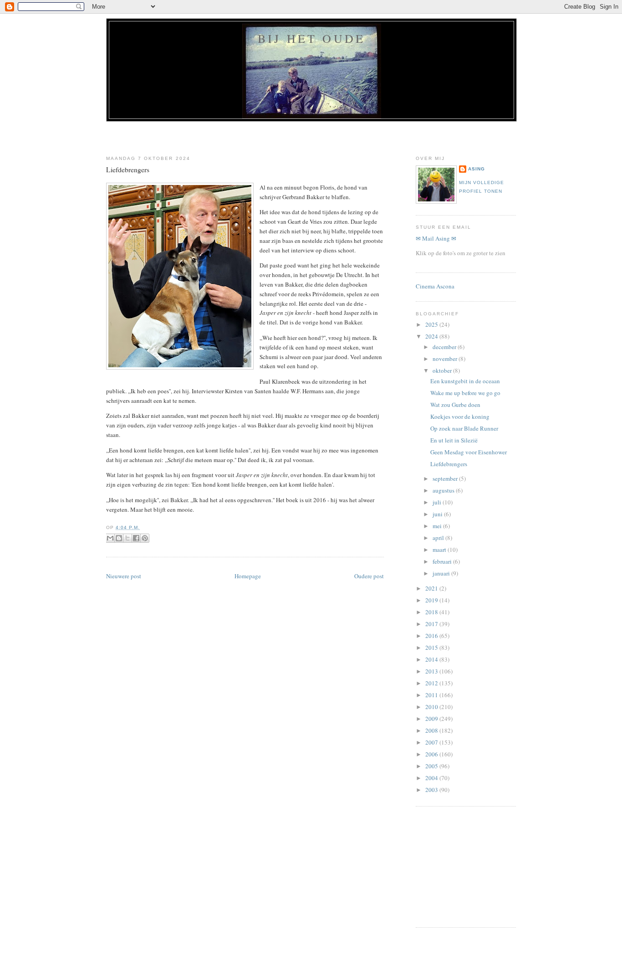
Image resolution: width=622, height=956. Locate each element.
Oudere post (369, 576)
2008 (432, 730)
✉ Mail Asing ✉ (436, 238)
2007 (432, 742)
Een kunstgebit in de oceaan (465, 381)
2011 (432, 695)
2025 (432, 324)
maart (440, 549)
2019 (432, 600)
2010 (432, 707)
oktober (443, 370)
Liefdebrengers (127, 169)
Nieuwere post (123, 576)
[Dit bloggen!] (118, 538)
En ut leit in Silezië (454, 440)
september (446, 478)
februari (443, 561)
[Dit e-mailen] (110, 538)
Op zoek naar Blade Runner (464, 428)
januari (442, 573)
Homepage (248, 576)
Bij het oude (311, 38)
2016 (432, 636)
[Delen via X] (127, 538)
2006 (432, 754)
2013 (432, 671)
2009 (432, 718)
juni (438, 514)
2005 (432, 766)
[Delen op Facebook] (136, 538)
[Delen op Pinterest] (144, 538)
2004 (432, 778)
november (446, 359)
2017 (432, 624)
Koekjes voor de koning (459, 416)
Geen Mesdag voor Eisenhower (468, 452)
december (445, 347)
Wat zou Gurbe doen (455, 405)
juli (438, 502)
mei (438, 526)
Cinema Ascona (435, 286)
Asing (476, 168)
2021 (432, 588)
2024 (432, 336)
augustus (444, 490)
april (439, 538)
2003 (432, 790)
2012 (432, 683)
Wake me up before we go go (465, 393)
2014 (432, 659)
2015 (432, 647)
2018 (432, 612)
